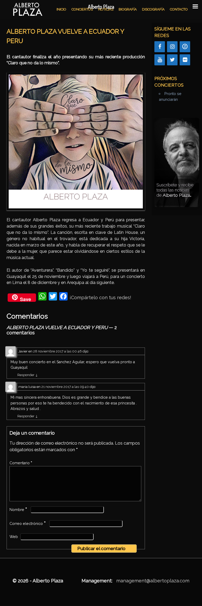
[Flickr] (185, 59)
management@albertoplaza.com (152, 580)
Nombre (18, 510)
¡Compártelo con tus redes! (100, 297)
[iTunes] (185, 46)
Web (13, 537)
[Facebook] (159, 46)
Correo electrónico (27, 523)
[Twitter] (172, 59)
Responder (27, 375)
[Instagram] (172, 46)
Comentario (20, 463)
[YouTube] (159, 59)
